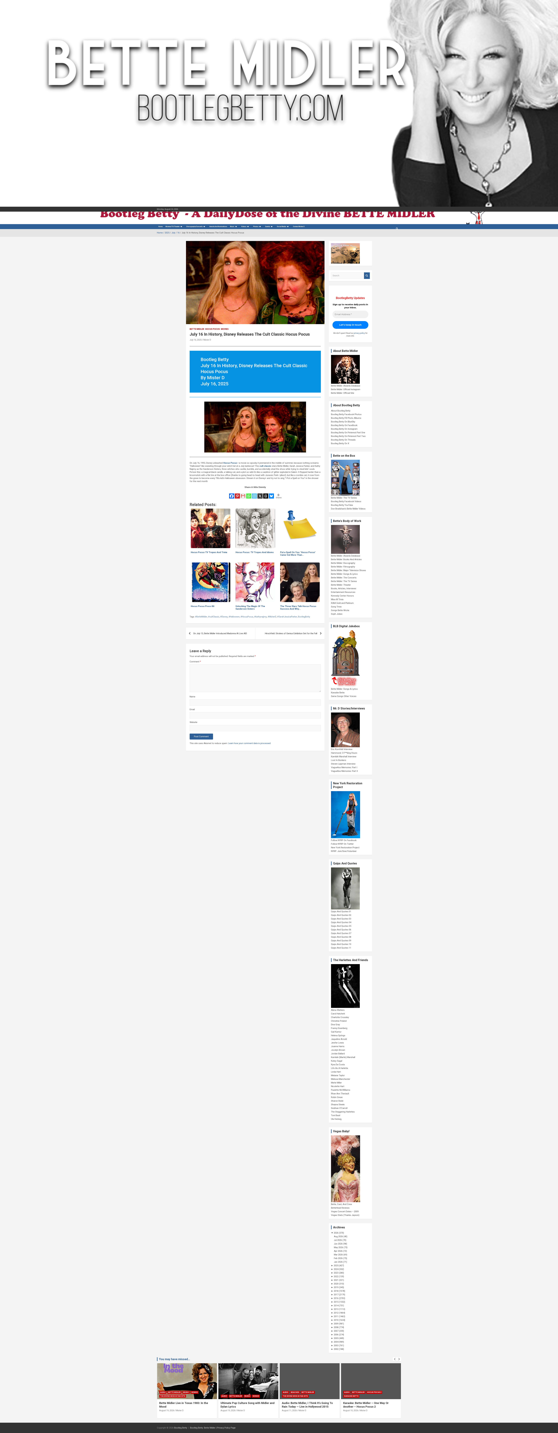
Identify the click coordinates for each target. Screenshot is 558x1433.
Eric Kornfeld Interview (341, 749)
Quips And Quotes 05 (341, 926)
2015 (336, 1302)
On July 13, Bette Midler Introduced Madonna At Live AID (220, 633)
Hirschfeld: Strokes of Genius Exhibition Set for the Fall (291, 633)
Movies (225, 329)
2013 (336, 1309)
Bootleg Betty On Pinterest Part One (348, 432)
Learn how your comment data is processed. (249, 743)
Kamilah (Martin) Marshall (343, 1057)
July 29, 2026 (349, 1410)
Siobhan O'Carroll (339, 1108)
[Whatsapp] (248, 494)
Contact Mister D (299, 226)
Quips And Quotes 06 (341, 929)
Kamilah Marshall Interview (343, 756)
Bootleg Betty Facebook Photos (346, 414)
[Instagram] (254, 494)
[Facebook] (231, 494)
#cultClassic (213, 617)
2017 (336, 1294)
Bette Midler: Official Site (342, 393)
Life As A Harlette (339, 1068)
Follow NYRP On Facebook (343, 840)
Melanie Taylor (338, 1075)
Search (367, 275)
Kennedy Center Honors (342, 595)
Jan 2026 (338, 1262)
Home (160, 226)
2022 (336, 1276)
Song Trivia (336, 606)
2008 (336, 1327)
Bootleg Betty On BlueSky (343, 421)
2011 (336, 1316)
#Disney (224, 617)
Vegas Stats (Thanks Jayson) (345, 1215)
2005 (336, 1338)
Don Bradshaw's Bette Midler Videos (348, 508)
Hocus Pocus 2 (251, 1392)
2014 (336, 1305)
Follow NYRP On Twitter (342, 844)
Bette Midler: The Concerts (343, 577)
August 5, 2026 (289, 1410)
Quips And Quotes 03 (341, 918)
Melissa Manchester (340, 1079)
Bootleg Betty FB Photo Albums (346, 418)
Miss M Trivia (337, 599)
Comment (195, 661)
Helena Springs (338, 1035)
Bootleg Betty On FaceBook (344, 425)
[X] (260, 494)
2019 (336, 1287)
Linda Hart (336, 1071)
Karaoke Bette (338, 692)
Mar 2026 (338, 1254)
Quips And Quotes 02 (341, 915)
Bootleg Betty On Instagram (344, 429)
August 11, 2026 (166, 1410)
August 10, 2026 (228, 1410)
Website (193, 722)
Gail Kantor (336, 1032)
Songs (378, 1392)
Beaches (172, 1392)
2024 (336, 1269)
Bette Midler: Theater (341, 585)
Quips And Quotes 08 (341, 937)
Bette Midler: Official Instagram (345, 389)
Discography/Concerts (194, 226)
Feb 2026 (338, 1258)
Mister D (207, 340)
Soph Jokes (336, 614)
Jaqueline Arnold (339, 1039)
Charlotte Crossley (340, 1017)
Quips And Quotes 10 (341, 944)
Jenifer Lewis (337, 1042)
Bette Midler (197, 329)
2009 (336, 1323)
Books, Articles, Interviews (343, 588)
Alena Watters (338, 1010)
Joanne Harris (337, 1046)
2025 (336, 1265)
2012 (336, 1312)
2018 (336, 1291)
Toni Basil (335, 1115)
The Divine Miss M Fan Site (172, 1396)
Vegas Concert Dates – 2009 (345, 1211)
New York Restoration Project (345, 847)
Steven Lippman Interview (343, 764)
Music (232, 226)
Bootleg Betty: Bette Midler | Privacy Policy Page (213, 1427)
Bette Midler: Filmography (343, 566)
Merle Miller (336, 1082)
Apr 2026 (338, 1251)
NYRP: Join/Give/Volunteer (344, 851)
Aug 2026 (338, 1236)
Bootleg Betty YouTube (342, 505)
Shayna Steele (338, 1104)
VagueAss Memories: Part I (344, 767)
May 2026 (338, 1247)
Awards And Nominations (218, 226)
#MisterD (272, 617)
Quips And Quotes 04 (341, 922)
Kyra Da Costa (338, 1064)
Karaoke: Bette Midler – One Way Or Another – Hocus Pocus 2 (243, 1404)
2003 (336, 1345)
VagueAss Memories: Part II (344, 771)
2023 (336, 1273)
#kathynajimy (260, 617)
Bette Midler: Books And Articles (346, 559)
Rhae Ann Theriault (340, 1093)
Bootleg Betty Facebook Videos (346, 501)
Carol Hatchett (338, 1013)
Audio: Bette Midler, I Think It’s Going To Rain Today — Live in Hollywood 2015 (184, 1404)
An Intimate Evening (293, 1396)
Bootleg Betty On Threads (343, 440)
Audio (163, 1392)
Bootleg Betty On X (340, 443)
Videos (243, 226)
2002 (336, 1349)
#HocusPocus (246, 617)
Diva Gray (335, 1024)
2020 (336, 1283)
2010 (336, 1320)
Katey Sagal (336, 1061)
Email (192, 709)
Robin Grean (337, 1097)
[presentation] (395, 1359)
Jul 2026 (338, 1240)
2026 (336, 1233)
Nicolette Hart (337, 1086)
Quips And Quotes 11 (341, 948)
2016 (336, 1298)
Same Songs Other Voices (343, 696)
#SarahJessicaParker (287, 617)
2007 (336, 1331)
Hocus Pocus (212, 329)
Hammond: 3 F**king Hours (344, 753)
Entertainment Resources (343, 592)
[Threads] (265, 494)
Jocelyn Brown (338, 1050)
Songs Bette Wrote (340, 610)
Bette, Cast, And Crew (341, 1204)
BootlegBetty (304, 617)
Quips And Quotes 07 (341, 933)
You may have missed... (174, 1359)
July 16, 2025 (196, 340)
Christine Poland (339, 1021)
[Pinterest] (237, 494)
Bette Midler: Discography (343, 563)
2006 (336, 1334)
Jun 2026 (338, 1243)
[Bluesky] (271, 494)
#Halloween (234, 617)
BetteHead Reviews (340, 1208)
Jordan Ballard (338, 1053)
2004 (336, 1342)
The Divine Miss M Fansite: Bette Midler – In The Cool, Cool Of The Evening (369, 1404)
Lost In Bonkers (338, 760)
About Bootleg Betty (340, 410)
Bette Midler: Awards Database (345, 385)
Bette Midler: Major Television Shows (348, 570)
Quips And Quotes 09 (341, 940)
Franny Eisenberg (339, 1028)
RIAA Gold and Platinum (342, 603)
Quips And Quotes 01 (341, 911)
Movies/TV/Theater (173, 226)
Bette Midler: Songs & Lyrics (344, 574)
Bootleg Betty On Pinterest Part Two (348, 436)
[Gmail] (243, 494)
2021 (336, 1280)
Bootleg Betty (180, 1427)
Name (192, 696)
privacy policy (359, 333)
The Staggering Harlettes (343, 1111)
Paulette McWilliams (340, 1090)
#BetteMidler (201, 617)
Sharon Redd (337, 1101)
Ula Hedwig (336, 1119)
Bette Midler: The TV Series (344, 498)
